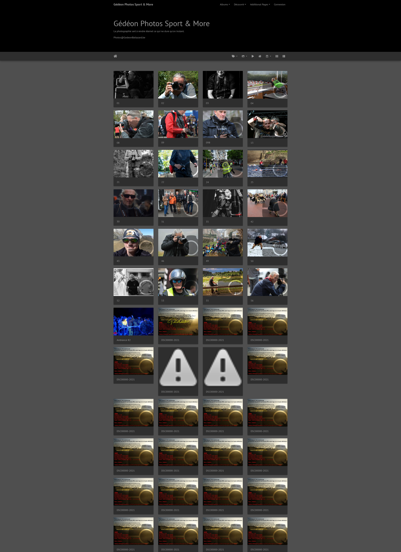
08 (118, 142)
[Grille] (276, 56)
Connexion (279, 4)
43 (118, 260)
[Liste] (283, 56)
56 (252, 300)
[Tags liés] (235, 56)
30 (118, 221)
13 (252, 142)
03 (207, 103)
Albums (224, 4)
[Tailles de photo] (244, 56)
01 (118, 103)
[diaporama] (252, 56)
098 (208, 142)
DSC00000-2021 (170, 340)
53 (162, 300)
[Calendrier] (268, 56)
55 (207, 300)
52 (118, 300)
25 (252, 182)
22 (162, 182)
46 (162, 260)
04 (252, 103)
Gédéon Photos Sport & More (133, 4)
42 (252, 221)
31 (162, 221)
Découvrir (239, 4)
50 (252, 261)
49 (207, 260)
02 (162, 103)
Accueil (115, 56)
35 (207, 221)
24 (207, 182)
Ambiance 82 (124, 340)
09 (162, 142)
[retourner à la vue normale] (260, 56)
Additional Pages (259, 4)
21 (118, 182)
